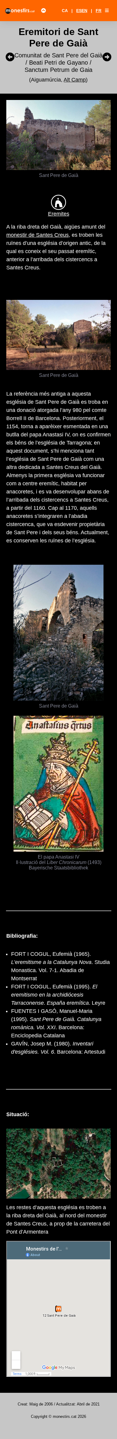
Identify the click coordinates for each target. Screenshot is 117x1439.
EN (84, 10)
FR (98, 10)
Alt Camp (75, 80)
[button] (106, 10)
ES (79, 10)
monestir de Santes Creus (37, 235)
